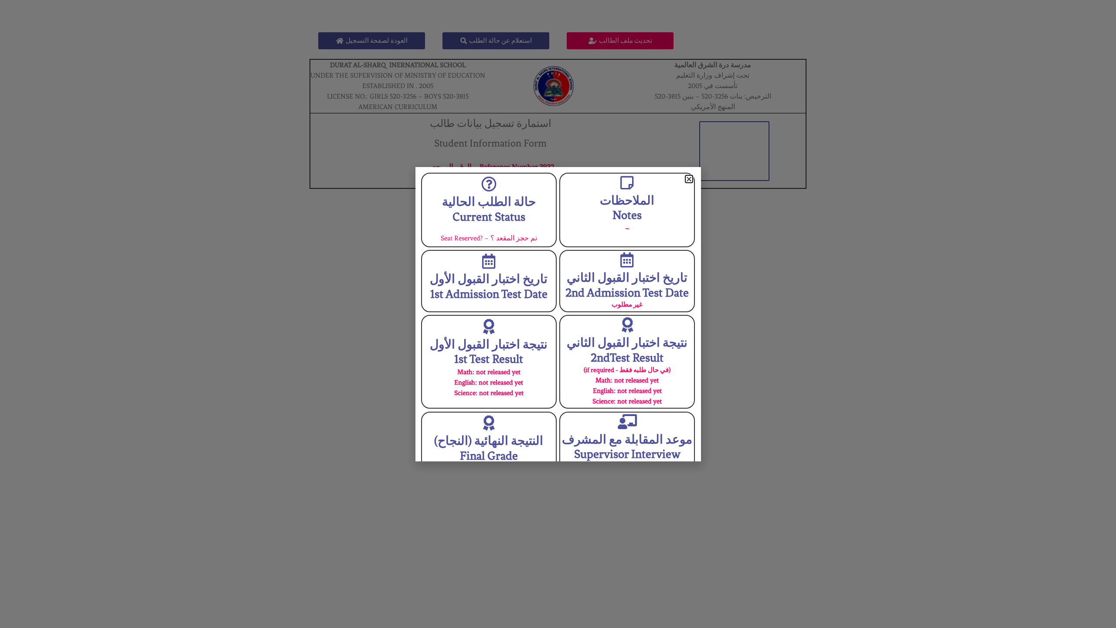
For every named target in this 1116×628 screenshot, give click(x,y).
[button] (689, 179)
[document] (558, 314)
